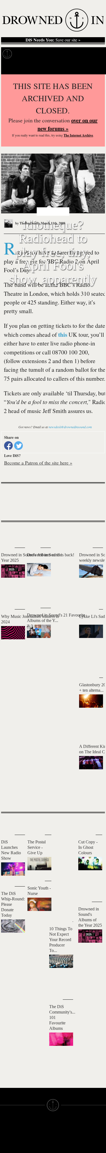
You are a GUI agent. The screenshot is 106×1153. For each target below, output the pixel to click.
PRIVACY (62, 1140)
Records (27, 54)
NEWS (6, 1144)
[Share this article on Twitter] (18, 445)
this (62, 334)
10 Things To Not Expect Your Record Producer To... (60, 939)
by (27, 223)
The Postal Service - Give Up (36, 847)
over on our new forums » (68, 124)
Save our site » (53, 40)
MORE (93, 798)
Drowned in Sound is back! (50, 554)
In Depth (52, 54)
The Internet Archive (78, 135)
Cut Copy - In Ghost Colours (88, 847)
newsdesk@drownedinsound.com (70, 427)
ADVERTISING (67, 1144)
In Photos (79, 54)
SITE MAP (9, 1140)
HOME (6, 1135)
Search (94, 67)
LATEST (9, 532)
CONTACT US (40, 1125)
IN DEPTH (9, 1149)
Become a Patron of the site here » (38, 462)
